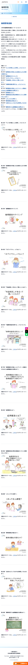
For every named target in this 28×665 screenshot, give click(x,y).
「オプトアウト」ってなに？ (13, 78)
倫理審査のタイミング (11, 76)
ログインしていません (7, 13)
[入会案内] (18, 2)
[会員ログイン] (21, 2)
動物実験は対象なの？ (11, 101)
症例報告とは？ (10, 92)
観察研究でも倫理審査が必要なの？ (15, 107)
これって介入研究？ (11, 98)
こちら (14, 190)
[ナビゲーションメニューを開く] (26, 2)
